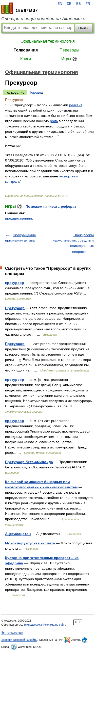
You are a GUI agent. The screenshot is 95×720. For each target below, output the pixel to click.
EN (60, 4)
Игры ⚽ (69, 59)
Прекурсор (15, 308)
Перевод (36, 92)
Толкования (26, 50)
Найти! (83, 28)
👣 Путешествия (12, 632)
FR (88, 4)
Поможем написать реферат (51, 206)
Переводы (69, 50)
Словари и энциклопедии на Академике (43, 18)
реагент (75, 105)
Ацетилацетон (18, 534)
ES (78, 4)
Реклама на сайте (54, 624)
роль (54, 121)
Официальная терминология (48, 41)
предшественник (19, 218)
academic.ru (19, 8)
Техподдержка (33, 624)
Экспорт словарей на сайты (19, 639)
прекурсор (14, 283)
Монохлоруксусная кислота (30, 543)
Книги (25, 59)
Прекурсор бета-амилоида (29, 462)
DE (69, 4)
